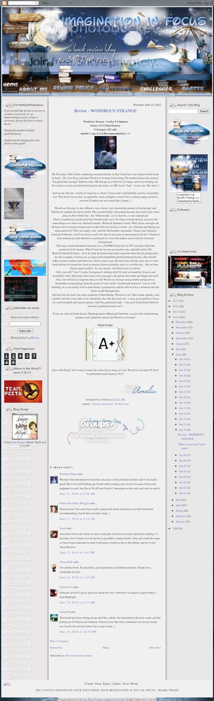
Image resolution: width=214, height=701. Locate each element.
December (182, 322)
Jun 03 (183, 482)
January (180, 521)
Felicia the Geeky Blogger (74, 503)
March (180, 510)
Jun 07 (183, 466)
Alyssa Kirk (66, 562)
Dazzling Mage (68, 474)
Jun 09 (183, 455)
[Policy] (74, 98)
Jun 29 (183, 364)
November (182, 327)
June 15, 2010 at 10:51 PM (78, 631)
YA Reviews (122, 404)
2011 (176, 312)
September (182, 338)
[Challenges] (155, 98)
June (179, 354)
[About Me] (34, 98)
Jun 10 (183, 430)
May (179, 500)
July (178, 349)
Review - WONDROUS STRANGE (105, 110)
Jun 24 (183, 381)
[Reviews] (115, 98)
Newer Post (56, 647)
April (179, 505)
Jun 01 (183, 493)
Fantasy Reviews (102, 404)
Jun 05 (183, 471)
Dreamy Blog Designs (91, 699)
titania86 (65, 612)
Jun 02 (183, 487)
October (180, 333)
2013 (176, 301)
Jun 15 (183, 419)
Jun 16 (183, 413)
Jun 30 (183, 359)
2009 (176, 528)
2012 (176, 306)
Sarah (63, 528)
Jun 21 (183, 392)
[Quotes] (194, 98)
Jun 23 (183, 386)
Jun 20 (183, 397)
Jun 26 (183, 375)
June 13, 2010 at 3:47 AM (77, 577)
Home (106, 647)
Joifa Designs (18, 442)
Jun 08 (183, 460)
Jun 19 (183, 402)
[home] (10, 98)
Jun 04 (183, 477)
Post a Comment (59, 641)
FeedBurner (32, 337)
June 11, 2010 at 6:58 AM (77, 494)
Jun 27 (183, 370)
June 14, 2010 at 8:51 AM (77, 602)
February (181, 516)
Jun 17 (183, 408)
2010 (176, 317)
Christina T (66, 587)
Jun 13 (183, 424)
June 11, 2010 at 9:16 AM (77, 519)
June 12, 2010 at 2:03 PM (77, 552)
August (180, 343)
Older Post (155, 647)
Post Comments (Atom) (79, 655)
